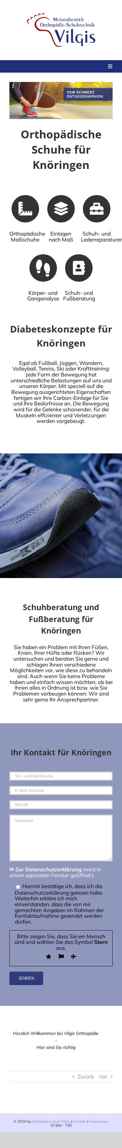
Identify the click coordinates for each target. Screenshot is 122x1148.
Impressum (99, 1121)
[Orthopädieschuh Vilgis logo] (62, 12)
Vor (103, 1076)
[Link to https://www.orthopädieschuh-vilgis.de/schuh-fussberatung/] (79, 268)
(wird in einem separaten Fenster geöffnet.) (55, 872)
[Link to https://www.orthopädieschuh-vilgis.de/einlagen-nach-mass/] (61, 208)
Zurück (86, 1076)
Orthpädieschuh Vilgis (51, 1121)
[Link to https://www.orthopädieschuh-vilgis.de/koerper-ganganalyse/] (43, 268)
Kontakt (79, 1121)
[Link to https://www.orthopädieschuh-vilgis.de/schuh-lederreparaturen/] (96, 208)
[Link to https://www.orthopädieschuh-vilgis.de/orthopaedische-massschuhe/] (25, 208)
